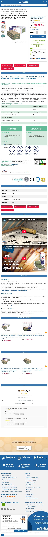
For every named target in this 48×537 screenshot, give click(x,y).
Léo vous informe (30, 508)
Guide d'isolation (34, 65)
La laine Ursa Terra (8, 68)
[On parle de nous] (18, 179)
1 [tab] (21, 345)
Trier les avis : (18, 403)
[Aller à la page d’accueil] (2, 9)
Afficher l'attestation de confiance (24, 395)
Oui (17, 413)
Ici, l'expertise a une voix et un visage (34, 504)
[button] (3, 22)
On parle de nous (6, 481)
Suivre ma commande (31, 506)
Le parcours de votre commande (34, 510)
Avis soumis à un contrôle (23, 397)
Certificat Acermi (21, 65)
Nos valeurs (28, 486)
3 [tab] (23, 378)
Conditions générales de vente (36, 533)
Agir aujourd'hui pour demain (9, 479)
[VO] (26, 179)
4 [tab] (25, 378)
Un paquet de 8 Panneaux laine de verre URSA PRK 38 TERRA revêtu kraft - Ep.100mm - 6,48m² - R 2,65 (10, 370)
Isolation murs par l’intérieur (8, 11)
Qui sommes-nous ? (6, 475)
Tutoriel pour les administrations (9, 489)
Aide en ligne (29, 493)
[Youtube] (11, 509)
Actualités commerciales (32, 498)
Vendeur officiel (5, 482)
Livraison (28, 475)
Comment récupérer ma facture (34, 511)
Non (22, 413)
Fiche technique (7, 65)
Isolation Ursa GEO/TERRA (21, 11)
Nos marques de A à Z (7, 484)
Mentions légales (8, 533)
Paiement (28, 491)
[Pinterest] (8, 509)
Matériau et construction (9, 9)
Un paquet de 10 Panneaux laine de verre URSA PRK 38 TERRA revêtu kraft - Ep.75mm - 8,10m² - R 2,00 (33, 370)
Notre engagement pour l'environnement (12, 491)
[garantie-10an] (43, 179)
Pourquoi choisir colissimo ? (32, 479)
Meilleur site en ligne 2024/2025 (9, 477)
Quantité (32, 32)
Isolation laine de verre (21, 9)
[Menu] (2, 2)
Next (46, 332)
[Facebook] (2, 509)
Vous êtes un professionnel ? (9, 486)
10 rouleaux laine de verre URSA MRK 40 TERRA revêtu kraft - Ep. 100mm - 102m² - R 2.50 (33, 335)
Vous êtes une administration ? (9, 487)
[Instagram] (14, 509)
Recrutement (29, 496)
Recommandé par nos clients (33, 487)
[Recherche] (46, 5)
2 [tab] (23, 345)
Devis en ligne (29, 489)
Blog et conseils (29, 494)
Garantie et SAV (30, 484)
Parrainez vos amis (30, 482)
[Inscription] (3, 504)
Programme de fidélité (31, 481)
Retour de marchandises (32, 477)
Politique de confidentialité (20, 533)
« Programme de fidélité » (15, 305)
